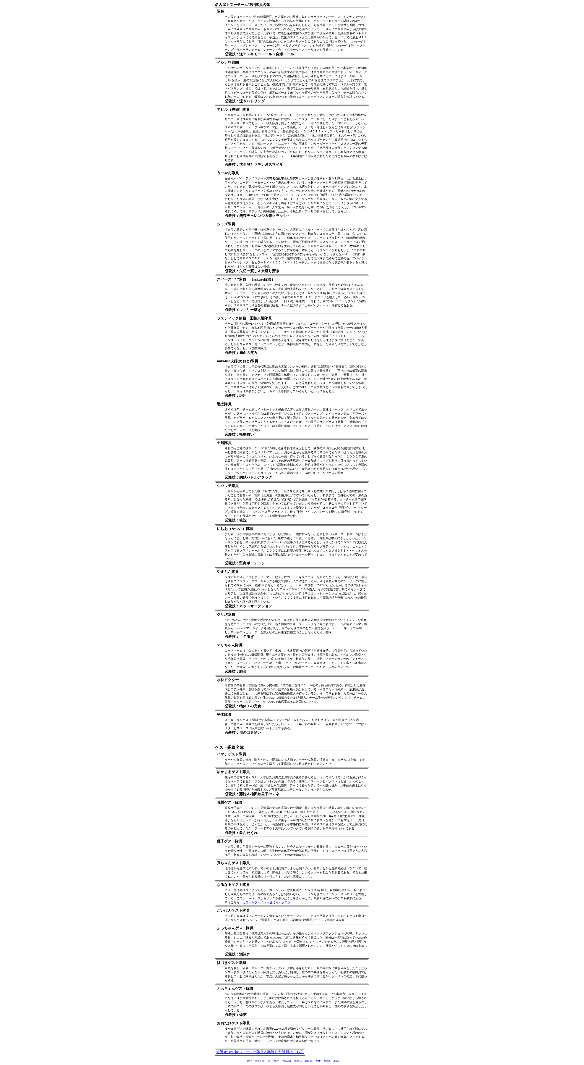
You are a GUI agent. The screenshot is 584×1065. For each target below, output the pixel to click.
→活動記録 (285, 1061)
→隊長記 (296, 1061)
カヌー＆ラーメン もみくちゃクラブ (266, 902)
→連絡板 (307, 1061)
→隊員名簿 (258, 1061)
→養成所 (326, 1061)
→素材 (316, 1061)
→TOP (248, 1061)
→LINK (335, 1061)
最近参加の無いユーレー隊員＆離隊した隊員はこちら (260, 1052)
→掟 (267, 1061)
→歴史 (274, 1061)
